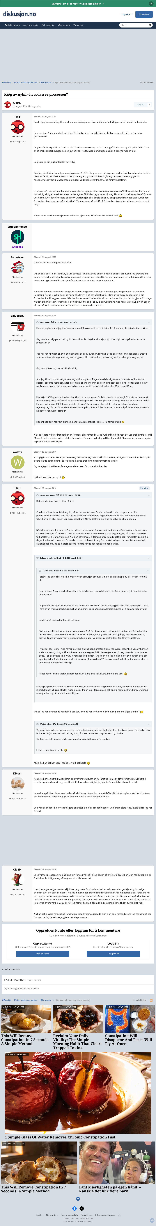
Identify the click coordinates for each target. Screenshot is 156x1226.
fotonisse (17, 257)
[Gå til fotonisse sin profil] (18, 267)
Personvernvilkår (69, 1215)
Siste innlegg (13, 25)
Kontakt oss (86, 1215)
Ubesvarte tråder (31, 25)
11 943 (15, 141)
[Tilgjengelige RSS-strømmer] (151, 1000)
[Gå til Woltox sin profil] (18, 462)
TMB (18, 103)
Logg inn (126, 14)
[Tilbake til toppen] (78, 1198)
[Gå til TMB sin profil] (7, 104)
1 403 (16, 282)
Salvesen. (17, 315)
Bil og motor (35, 106)
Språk (39, 1215)
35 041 (14, 340)
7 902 (15, 894)
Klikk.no (89, 1218)
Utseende (51, 1215)
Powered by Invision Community (78, 1221)
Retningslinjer (48, 25)
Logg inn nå (113, 954)
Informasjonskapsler (105, 1215)
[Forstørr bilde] (120, 215)
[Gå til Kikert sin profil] (18, 784)
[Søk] (150, 25)
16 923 (15, 798)
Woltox (17, 452)
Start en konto (42, 954)
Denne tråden (139, 25)
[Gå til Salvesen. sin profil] (18, 326)
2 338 (15, 477)
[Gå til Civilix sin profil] (18, 880)
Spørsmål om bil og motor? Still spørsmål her (76, 3)
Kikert (17, 773)
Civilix (17, 869)
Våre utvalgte (64, 25)
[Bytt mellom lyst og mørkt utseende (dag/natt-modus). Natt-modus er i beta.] (119, 1215)
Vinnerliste (78, 25)
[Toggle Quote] (37, 322)
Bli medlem (144, 14)
